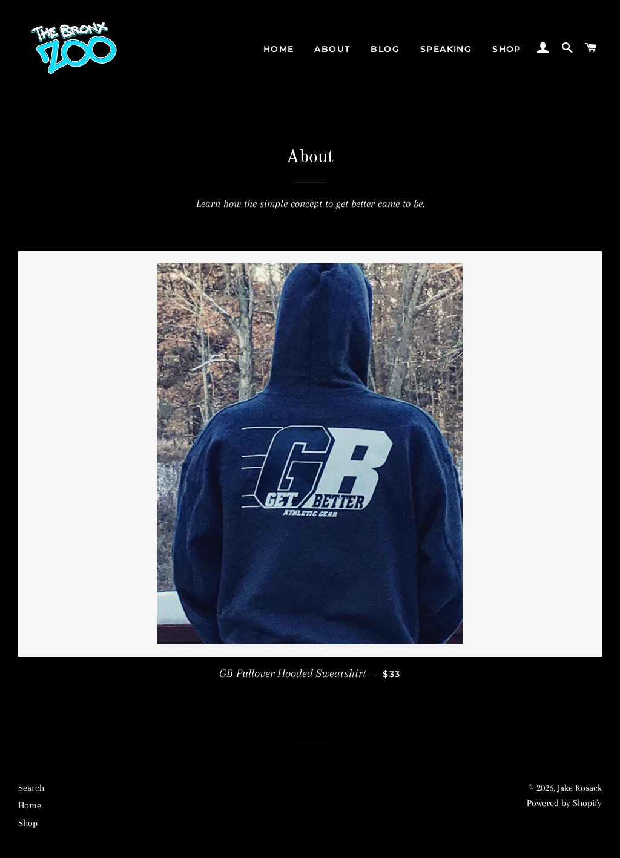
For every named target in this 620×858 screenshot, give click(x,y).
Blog (385, 49)
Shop (506, 49)
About (332, 49)
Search (31, 787)
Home (278, 49)
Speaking (446, 49)
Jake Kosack (580, 787)
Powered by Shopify (564, 802)
